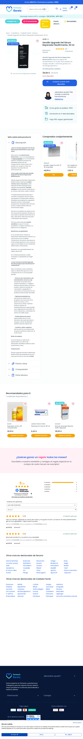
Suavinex (21, 589)
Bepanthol (21, 587)
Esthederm (55, 565)
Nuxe (66, 561)
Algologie (59, 594)
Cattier (35, 584)
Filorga (25, 573)
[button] (75, 8)
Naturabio (60, 591)
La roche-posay (12, 563)
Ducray (35, 591)
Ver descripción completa (52, 69)
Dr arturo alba (11, 570)
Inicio (8, 33)
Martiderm (27, 563)
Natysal (20, 596)
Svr (24, 570)
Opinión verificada (71, 516)
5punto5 (54, 573)
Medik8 (53, 568)
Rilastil (38, 568)
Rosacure (9, 584)
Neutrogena (41, 573)
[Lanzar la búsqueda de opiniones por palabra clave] (75, 509)
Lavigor (48, 584)
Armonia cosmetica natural (66, 596)
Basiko (66, 565)
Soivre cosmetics (70, 570)
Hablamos (59, 99)
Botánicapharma (24, 591)
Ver (53, 175)
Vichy (38, 570)
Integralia (59, 587)
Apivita (53, 570)
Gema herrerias (12, 561)
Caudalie (26, 568)
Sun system (10, 591)
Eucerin (39, 563)
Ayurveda (49, 587)
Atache (39, 565)
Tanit (66, 568)
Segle (66, 563)
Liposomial (22, 594)
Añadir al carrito (17, 436)
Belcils (20, 584)
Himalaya (36, 596)
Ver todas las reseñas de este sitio (22, 497)
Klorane (59, 589)
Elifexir (35, 587)
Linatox (35, 594)
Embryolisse (10, 596)
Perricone (49, 594)
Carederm (50, 591)
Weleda (9, 587)
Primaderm (27, 565)
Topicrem (67, 573)
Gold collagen (38, 589)
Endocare (26, 561)
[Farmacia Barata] (13, 9)
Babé (48, 589)
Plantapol (49, 596)
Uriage (53, 561)
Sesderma (10, 568)
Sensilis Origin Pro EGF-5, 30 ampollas (53, 166)
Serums (34, 33)
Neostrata (40, 561)
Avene (8, 573)
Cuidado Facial (26, 33)
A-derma (9, 594)
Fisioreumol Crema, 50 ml (40, 426)
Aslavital (59, 584)
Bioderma (54, 563)
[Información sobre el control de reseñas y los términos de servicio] (31, 493)
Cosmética (15, 33)
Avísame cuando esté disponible (61, 83)
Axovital (9, 589)
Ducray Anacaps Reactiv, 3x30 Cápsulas (64, 427)
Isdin (7, 565)
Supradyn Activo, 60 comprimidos (14, 427)
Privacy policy (77, 722)
